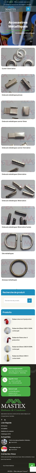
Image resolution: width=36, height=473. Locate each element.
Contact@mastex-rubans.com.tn (23, 2)
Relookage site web (15, 447)
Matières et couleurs (7, 431)
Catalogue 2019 (6, 434)
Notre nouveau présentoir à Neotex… (20, 440)
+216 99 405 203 (17, 383)
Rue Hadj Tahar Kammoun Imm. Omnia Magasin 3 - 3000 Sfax (18, 4)
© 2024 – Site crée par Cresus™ (18, 471)
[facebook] (1, 420)
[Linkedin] (5, 420)
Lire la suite (18, 57)
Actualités (4, 428)
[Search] (29, 300)
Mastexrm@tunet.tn (15, 395)
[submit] (32, 465)
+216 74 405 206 (10, 2)
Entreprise (4, 426)
